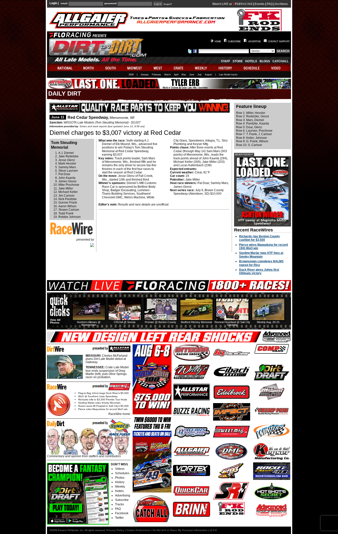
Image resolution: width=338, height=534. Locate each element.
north (89, 67)
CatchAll (280, 61)
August (208, 74)
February (156, 74)
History (119, 482)
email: (64, 3)
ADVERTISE (254, 41)
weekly (202, 67)
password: (110, 3)
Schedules (122, 473)
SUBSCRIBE (234, 41)
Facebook (121, 513)
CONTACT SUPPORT (279, 41)
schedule (252, 67)
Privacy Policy (115, 530)
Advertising (122, 495)
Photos (119, 477)
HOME (218, 41)
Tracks (119, 504)
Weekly (120, 486)
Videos (119, 469)
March (167, 74)
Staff (225, 61)
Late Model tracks (228, 74)
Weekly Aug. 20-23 (268, 322)
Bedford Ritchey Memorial (196, 322)
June (191, 74)
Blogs (265, 61)
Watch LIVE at (222, 4)
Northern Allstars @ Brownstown (88, 323)
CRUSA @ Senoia (124, 322)
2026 (131, 74)
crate (179, 67)
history (226, 67)
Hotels (251, 61)
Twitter (119, 517)
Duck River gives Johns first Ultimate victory (259, 271)
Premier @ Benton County (160, 322)
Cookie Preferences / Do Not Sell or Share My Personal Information (166, 530)
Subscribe (122, 500)
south (111, 67)
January (145, 74)
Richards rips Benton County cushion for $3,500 (259, 238)
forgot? (168, 4)
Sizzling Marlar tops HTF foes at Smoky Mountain (261, 254)
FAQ (270, 4)
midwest (135, 67)
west (158, 67)
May (184, 74)
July (199, 74)
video (278, 67)
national (62, 67)
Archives (281, 4)
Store (238, 61)
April (176, 74)
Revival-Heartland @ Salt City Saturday (232, 323)
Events (260, 4)
